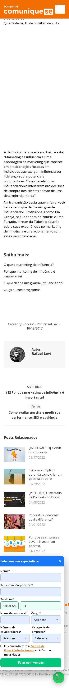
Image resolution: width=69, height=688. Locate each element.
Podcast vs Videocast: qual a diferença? (44, 517)
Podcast (28, 324)
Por (47, 324)
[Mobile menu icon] (60, 9)
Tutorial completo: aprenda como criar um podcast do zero (45, 474)
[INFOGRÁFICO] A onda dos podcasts (45, 450)
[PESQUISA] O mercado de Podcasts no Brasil (45, 495)
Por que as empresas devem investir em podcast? (44, 541)
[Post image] (14, 454)
